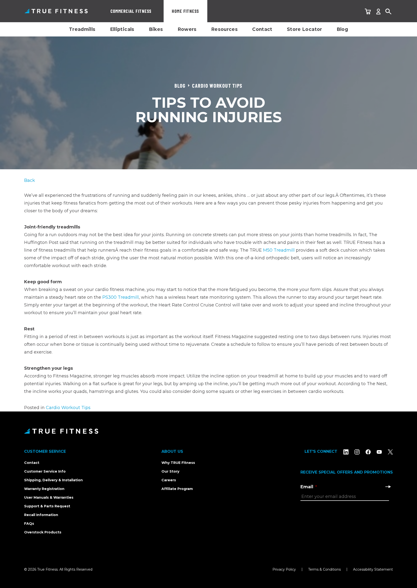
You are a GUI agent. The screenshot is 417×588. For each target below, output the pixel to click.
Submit (388, 487)
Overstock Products (42, 532)
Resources (224, 29)
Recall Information (41, 515)
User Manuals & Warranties (48, 497)
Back (29, 180)
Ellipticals (122, 29)
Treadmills (82, 29)
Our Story (170, 471)
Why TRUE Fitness (178, 462)
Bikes (156, 29)
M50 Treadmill (279, 250)
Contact (262, 29)
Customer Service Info (45, 471)
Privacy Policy (284, 569)
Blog (342, 29)
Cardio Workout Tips (68, 407)
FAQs (29, 523)
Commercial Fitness (131, 11)
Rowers (187, 29)
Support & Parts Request (47, 506)
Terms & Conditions (324, 569)
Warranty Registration (44, 489)
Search (388, 11)
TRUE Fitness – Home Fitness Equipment (56, 11)
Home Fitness (185, 11)
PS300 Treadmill (120, 297)
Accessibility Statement (373, 569)
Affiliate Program (177, 489)
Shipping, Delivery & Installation (53, 480)
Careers (168, 480)
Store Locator (304, 29)
